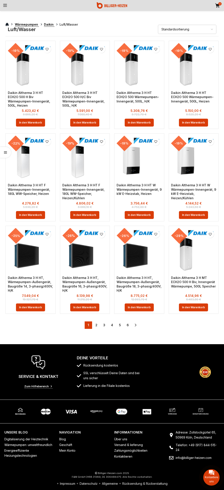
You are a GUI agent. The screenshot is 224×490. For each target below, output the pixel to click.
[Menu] (5, 5)
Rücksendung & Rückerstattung (145, 483)
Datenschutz (89, 483)
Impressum (67, 483)
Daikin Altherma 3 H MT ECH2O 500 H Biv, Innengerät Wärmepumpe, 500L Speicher (193, 282)
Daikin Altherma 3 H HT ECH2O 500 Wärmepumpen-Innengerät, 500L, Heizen (192, 97)
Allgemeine (110, 483)
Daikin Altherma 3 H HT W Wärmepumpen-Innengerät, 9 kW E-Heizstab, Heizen (139, 189)
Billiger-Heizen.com (110, 473)
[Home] (112, 5)
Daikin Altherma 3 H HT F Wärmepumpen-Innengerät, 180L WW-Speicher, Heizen (29, 189)
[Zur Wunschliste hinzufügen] (47, 49)
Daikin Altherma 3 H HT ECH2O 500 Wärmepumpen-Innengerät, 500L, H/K (138, 97)
